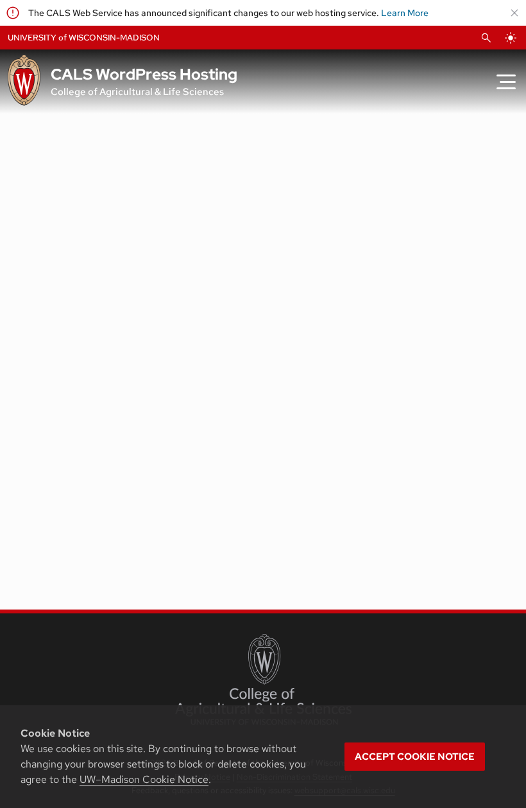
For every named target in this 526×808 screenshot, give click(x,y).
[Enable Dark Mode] (510, 38)
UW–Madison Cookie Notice (144, 779)
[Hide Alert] (514, 13)
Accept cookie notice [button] (415, 756)
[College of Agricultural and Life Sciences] (263, 679)
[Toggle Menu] (506, 81)
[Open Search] (486, 37)
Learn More (404, 13)
